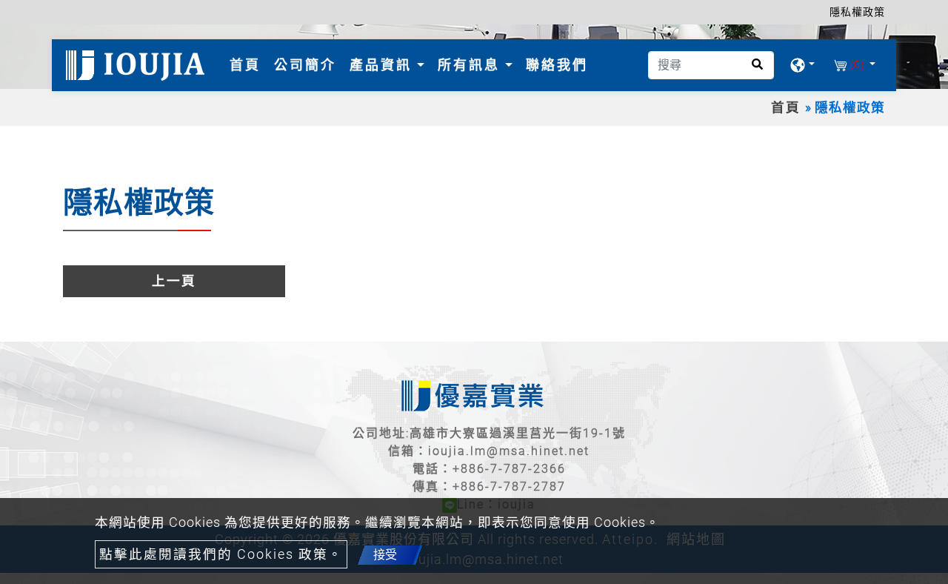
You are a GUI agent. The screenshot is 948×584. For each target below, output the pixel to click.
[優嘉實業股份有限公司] (138, 65)
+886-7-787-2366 (509, 469)
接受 (385, 555)
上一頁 (174, 280)
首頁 (248, 64)
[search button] (752, 69)
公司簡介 (305, 65)
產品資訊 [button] (383, 65)
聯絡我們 (557, 65)
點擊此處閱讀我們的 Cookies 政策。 (221, 554)
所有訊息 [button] (471, 65)
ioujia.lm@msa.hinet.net (509, 451)
